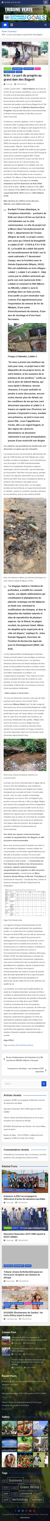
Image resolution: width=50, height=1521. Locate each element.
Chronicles (8, 1266)
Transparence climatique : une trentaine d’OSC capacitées (25, 1070)
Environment (17, 68)
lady (6, 1493)
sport (38, 1494)
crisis (27, 1481)
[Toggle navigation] (11, 25)
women (37, 1499)
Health (37, 68)
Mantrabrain (25, 1518)
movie (14, 1494)
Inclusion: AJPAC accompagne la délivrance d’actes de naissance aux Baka (29, 1338)
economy (35, 1481)
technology (20, 1499)
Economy (7, 68)
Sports (28, 1266)
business (11, 1045)
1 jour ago (9, 1203)
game (14, 1488)
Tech (21, 1228)
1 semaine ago (11, 1319)
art (4, 1481)
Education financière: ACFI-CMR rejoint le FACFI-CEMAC (24, 1393)
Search (44, 1083)
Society (19, 72)
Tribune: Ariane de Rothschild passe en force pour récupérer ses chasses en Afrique (23, 1275)
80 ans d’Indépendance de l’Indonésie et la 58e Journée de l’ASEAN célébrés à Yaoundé (24, 1059)
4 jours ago (10, 1281)
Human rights (9, 72)
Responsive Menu (45, 2)
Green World (28, 68)
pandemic (29, 1045)
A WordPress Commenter (14, 1154)
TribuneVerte (22, 84)
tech (6, 1499)
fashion (6, 1488)
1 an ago (9, 84)
